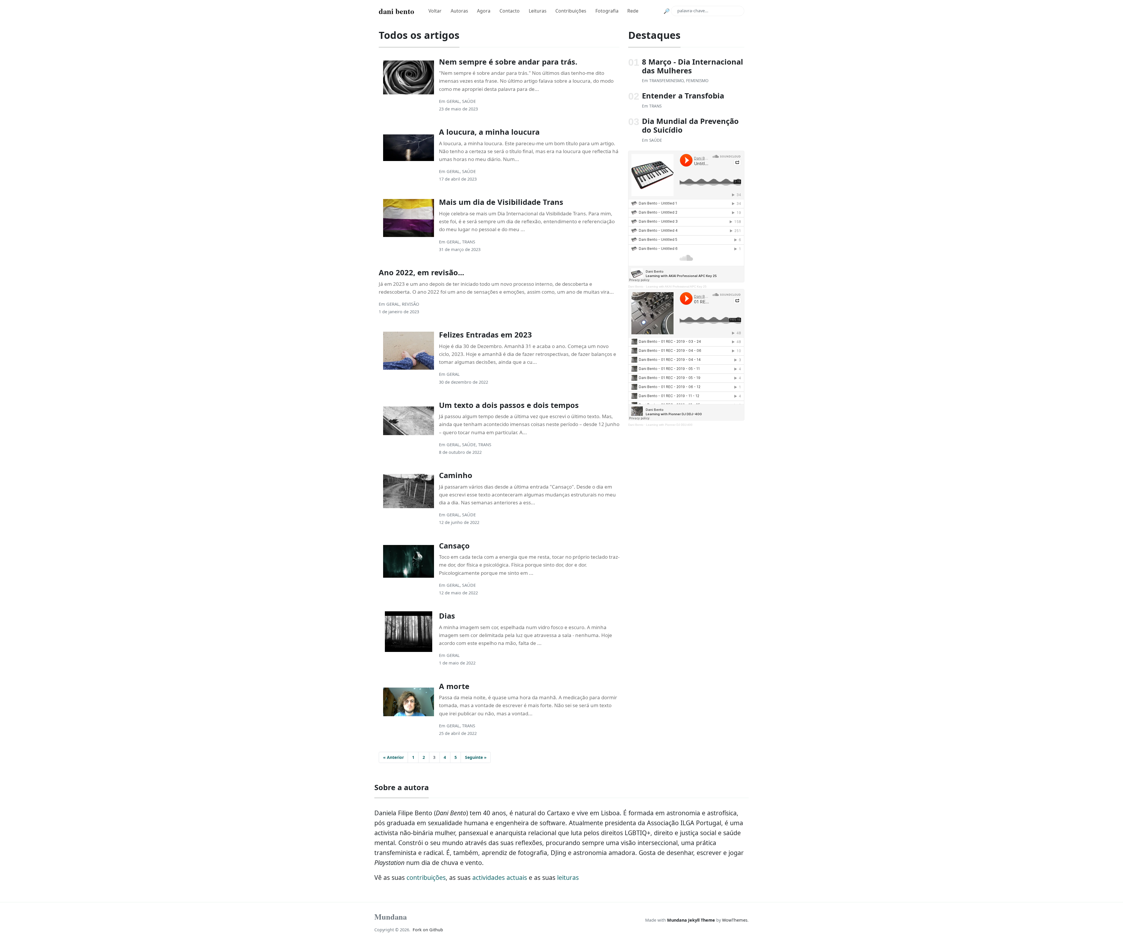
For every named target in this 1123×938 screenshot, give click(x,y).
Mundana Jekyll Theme (691, 920)
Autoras (459, 11)
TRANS (468, 242)
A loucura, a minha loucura (489, 132)
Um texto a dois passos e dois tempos (509, 405)
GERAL (453, 101)
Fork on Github (428, 929)
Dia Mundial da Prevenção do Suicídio (690, 125)
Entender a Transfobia (683, 96)
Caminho (455, 475)
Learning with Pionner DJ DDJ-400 (669, 424)
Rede (632, 11)
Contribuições (570, 11)
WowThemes (734, 920)
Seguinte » (476, 757)
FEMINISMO (697, 80)
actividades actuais (499, 877)
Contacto (510, 11)
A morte (454, 686)
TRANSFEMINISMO (666, 80)
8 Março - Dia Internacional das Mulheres (692, 66)
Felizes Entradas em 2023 (485, 335)
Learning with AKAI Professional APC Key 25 (676, 286)
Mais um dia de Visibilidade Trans (501, 202)
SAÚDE (469, 101)
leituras (568, 877)
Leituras (538, 11)
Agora (483, 11)
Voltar (435, 11)
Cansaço (454, 546)
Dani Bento (635, 286)
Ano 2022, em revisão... (421, 272)
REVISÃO (410, 304)
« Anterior (393, 757)
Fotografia (607, 11)
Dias (447, 616)
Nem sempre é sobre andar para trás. (508, 62)
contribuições (426, 877)
